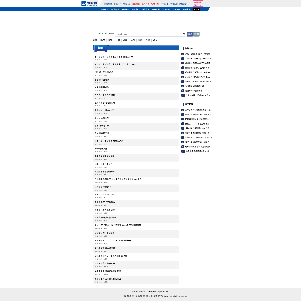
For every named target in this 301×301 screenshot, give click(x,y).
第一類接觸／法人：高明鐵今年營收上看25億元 (116, 64)
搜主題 (189, 34)
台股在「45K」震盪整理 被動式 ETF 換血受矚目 (205, 123)
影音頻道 (166, 9)
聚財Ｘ (196, 9)
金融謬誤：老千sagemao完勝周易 (199, 58)
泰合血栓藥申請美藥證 (105, 156)
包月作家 (155, 3)
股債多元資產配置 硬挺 (105, 209)
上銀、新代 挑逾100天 (104, 110)
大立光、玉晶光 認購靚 (105, 94)
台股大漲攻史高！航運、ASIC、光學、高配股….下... (206, 81)
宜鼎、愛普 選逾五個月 (105, 102)
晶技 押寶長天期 (102, 133)
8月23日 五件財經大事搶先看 (197, 128)
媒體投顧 (183, 3)
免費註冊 (198, 2)
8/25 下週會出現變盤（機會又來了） (200, 53)
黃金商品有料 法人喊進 (105, 194)
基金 (155, 40)
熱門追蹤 (174, 3)
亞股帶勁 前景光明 (103, 186)
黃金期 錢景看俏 (102, 87)
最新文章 (117, 3)
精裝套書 (145, 9)
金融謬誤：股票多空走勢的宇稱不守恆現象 (203, 67)
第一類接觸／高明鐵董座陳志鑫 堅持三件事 (114, 56)
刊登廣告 (135, 291)
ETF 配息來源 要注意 (104, 71)
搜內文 (196, 34)
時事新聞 (176, 9)
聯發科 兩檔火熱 (102, 117)
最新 (95, 40)
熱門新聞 (189, 104)
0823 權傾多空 (101, 148)
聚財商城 (115, 9)
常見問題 (149, 291)
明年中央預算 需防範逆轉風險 (197, 146)
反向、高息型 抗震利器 (105, 263)
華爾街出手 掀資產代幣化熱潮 (108, 271)
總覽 (110, 40)
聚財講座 (125, 9)
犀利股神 (164, 3)
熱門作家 (145, 3)
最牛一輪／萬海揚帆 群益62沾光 (109, 140)
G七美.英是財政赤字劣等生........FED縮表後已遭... (205, 76)
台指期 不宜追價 (102, 79)
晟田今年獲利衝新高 (104, 163)
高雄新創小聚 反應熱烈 (105, 171)
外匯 (148, 40)
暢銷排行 (135, 9)
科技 (133, 40)
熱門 (102, 40)
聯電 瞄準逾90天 (102, 125)
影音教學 (156, 9)
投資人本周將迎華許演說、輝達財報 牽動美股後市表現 (208, 132)
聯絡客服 (156, 291)
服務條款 (142, 291)
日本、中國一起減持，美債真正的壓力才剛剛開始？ (207, 95)
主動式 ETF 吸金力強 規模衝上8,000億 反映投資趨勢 (118, 225)
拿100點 (197, 5)
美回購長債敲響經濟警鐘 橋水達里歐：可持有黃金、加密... (210, 151)
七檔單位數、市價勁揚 (105, 232)
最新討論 (108, 3)
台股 (117, 40)
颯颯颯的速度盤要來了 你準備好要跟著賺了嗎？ (205, 63)
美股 (140, 40)
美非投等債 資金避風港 (105, 248)
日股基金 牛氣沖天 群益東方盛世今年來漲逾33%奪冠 (118, 179)
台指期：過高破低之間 (194, 86)
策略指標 (186, 9)
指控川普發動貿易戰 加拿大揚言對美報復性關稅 (205, 114)
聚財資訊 (154, 296)
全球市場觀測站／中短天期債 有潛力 (111, 255)
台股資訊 (105, 9)
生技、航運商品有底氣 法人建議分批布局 (113, 240)
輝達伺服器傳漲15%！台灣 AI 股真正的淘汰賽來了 (206, 72)
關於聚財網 (164, 291)
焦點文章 (127, 3)
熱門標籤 (136, 3)
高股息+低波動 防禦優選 (105, 217)
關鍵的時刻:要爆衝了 (193, 90)
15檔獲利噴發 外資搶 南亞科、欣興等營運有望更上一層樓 (209, 119)
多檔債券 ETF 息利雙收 (105, 202)
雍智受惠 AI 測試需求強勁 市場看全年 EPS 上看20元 (206, 109)
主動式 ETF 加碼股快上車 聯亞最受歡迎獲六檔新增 (206, 137)
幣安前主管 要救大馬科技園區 (108, 278)
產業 (125, 40)
